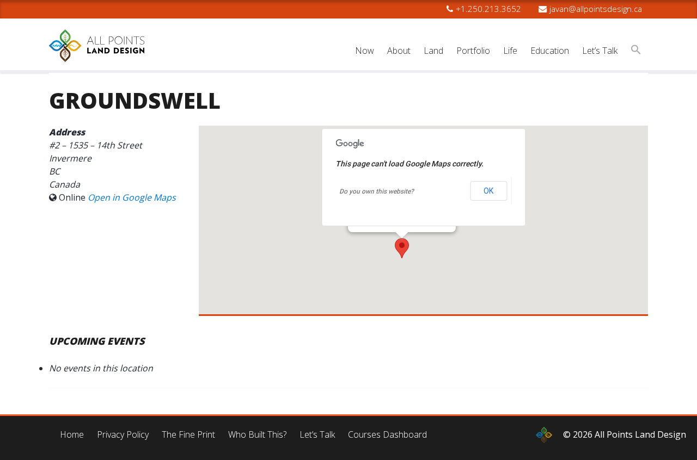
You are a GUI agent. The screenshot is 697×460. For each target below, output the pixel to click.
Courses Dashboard (387, 434)
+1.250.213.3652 (488, 8)
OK (488, 191)
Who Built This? (257, 434)
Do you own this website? (376, 191)
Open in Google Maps (132, 197)
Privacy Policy (123, 434)
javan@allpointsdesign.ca (595, 8)
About (399, 51)
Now (364, 51)
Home (72, 434)
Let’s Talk (599, 51)
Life (510, 51)
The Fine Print (188, 434)
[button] (636, 51)
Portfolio (473, 51)
